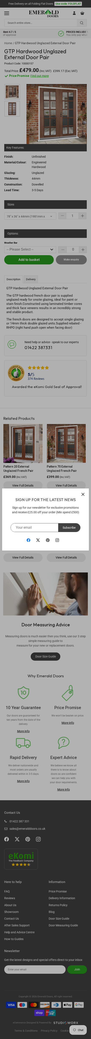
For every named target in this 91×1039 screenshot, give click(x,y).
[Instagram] (57, 540)
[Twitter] (38, 540)
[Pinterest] (48, 540)
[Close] (83, 494)
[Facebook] (28, 540)
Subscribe (69, 527)
